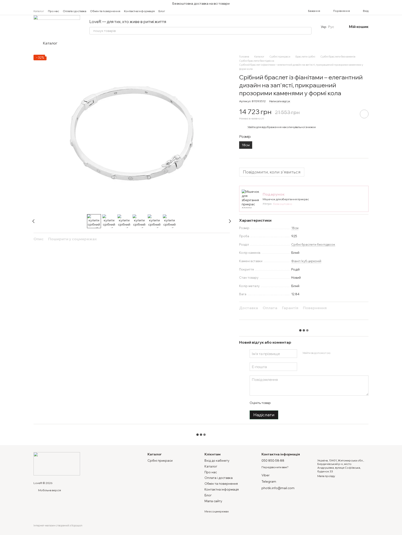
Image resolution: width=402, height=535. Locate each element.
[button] (398, 3)
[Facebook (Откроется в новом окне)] (180, 11)
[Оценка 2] (285, 403)
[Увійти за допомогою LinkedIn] (350, 353)
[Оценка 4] (300, 403)
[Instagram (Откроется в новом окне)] (174, 11)
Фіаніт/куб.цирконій (306, 261)
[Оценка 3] (293, 403)
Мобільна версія (49, 490)
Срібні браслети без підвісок (313, 244)
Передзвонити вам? (274, 467)
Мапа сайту (213, 501)
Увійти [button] (252, 127)
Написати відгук (279, 101)
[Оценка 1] (278, 403)
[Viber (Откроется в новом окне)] (191, 11)
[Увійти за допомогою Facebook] (335, 353)
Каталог (39, 11)
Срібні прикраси (160, 460)
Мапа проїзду (326, 476)
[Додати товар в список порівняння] (351, 114)
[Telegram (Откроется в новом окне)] (186, 11)
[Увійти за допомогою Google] (343, 353)
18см (294, 228)
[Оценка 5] (308, 403)
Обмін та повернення (105, 11)
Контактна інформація (139, 11)
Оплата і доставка (74, 11)
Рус (331, 26)
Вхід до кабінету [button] (216, 460)
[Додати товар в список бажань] (364, 114)
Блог (161, 11)
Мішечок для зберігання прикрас (286, 199)
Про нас (53, 11)
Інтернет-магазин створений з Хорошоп (58, 525)
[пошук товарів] (308, 30)
